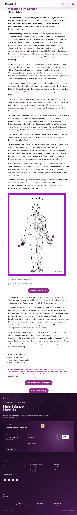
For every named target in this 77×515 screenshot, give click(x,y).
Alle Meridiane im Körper (38, 382)
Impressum (5, 489)
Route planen (11, 449)
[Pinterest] (12, 479)
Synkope (58, 159)
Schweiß (31, 108)
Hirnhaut (14, 45)
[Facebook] (8, 479)
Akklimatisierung (51, 105)
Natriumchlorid (17, 102)
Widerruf (5, 496)
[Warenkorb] (68, 4)
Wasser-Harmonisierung (36, 464)
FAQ (55, 469)
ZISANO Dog (33, 471)
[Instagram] (4, 479)
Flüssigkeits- (44, 180)
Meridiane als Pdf (38, 290)
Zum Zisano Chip (38, 390)
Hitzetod (14, 29)
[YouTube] (16, 479)
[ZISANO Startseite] (31, 4)
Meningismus (13, 73)
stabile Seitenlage (22, 341)
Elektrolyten (59, 99)
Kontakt (56, 467)
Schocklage (32, 338)
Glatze (26, 92)
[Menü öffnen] (73, 4)
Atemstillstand (35, 344)
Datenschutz (6, 492)
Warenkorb (56, 464)
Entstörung (33, 469)
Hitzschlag (18, 51)
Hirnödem (28, 48)
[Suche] (63, 4)
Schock (10, 328)
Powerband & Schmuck (35, 467)
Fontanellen (14, 89)
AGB (4, 494)
